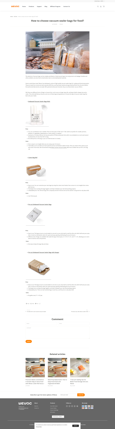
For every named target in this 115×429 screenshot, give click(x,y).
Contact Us (66, 6)
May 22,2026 (72, 385)
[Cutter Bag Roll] (36, 170)
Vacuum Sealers (53, 408)
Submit (29, 341)
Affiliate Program (55, 6)
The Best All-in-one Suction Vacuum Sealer (36, 311)
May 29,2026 (50, 385)
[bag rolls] (37, 115)
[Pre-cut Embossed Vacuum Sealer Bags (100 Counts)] (35, 215)
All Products (52, 412)
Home (24, 6)
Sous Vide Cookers (54, 406)
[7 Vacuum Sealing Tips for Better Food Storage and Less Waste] (79, 367)
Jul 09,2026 (28, 385)
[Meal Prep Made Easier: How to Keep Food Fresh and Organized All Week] (57, 367)
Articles (15, 16)
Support (39, 6)
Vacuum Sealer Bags (54, 410)
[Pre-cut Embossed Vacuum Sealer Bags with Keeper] (38, 267)
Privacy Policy (39, 426)
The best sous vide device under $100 (79, 311)
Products (31, 6)
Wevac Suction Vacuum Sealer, (59, 147)
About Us (36, 406)
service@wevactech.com (23, 408)
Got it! (75, 425)
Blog (46, 6)
